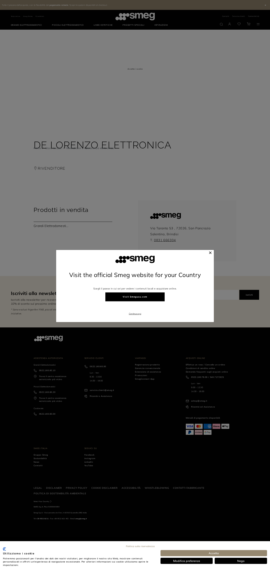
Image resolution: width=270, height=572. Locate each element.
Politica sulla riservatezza (140, 546)
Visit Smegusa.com (135, 297)
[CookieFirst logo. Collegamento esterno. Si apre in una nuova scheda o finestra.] (4, 549)
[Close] (210, 252)
